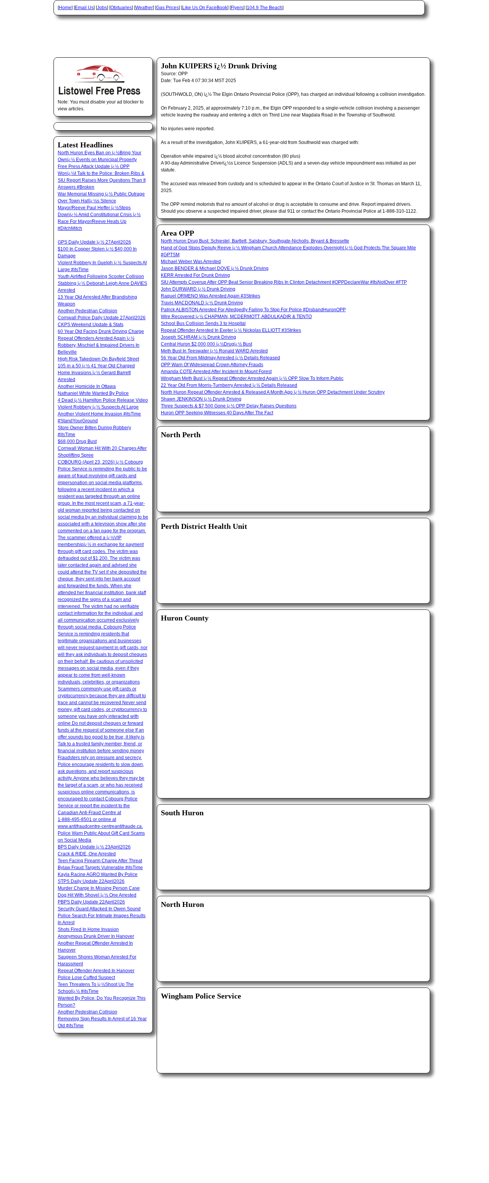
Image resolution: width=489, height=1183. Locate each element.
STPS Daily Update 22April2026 (91, 881)
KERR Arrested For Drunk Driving (195, 275)
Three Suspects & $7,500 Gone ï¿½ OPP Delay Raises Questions (228, 406)
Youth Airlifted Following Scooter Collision (101, 276)
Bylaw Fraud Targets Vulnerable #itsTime (100, 867)
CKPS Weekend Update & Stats (90, 324)
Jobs (102, 7)
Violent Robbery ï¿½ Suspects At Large (98, 407)
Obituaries (121, 7)
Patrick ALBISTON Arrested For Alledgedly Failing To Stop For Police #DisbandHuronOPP (253, 309)
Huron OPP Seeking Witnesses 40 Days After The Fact (217, 412)
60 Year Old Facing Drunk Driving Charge (101, 331)
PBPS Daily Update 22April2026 (91, 902)
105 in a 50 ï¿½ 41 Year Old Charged (96, 365)
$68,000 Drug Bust (77, 441)
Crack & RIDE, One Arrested (87, 854)
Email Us (84, 7)
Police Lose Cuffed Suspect (86, 977)
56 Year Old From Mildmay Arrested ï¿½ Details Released (220, 357)
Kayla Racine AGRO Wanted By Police (98, 874)
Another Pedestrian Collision (87, 311)
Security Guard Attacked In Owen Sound (99, 908)
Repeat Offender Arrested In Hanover (96, 970)
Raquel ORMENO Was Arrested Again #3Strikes (210, 296)
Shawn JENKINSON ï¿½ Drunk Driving (201, 399)
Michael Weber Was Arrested (191, 261)
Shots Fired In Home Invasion (88, 929)
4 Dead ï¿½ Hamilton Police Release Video (103, 400)
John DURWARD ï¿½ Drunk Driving (198, 289)
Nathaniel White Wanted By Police (93, 393)
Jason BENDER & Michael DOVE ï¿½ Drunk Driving (215, 268)
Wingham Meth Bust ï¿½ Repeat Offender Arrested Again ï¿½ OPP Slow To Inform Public (252, 378)
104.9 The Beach (264, 7)
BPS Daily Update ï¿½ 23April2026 (94, 847)
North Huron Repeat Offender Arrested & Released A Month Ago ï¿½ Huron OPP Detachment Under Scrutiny (273, 392)
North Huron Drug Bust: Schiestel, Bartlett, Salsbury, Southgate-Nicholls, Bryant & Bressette (255, 241)
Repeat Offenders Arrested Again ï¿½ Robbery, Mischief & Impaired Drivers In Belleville (98, 345)
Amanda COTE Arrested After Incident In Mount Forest (216, 371)
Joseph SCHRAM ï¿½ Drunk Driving (198, 337)
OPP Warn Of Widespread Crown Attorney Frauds (212, 364)
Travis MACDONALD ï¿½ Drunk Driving (202, 302)
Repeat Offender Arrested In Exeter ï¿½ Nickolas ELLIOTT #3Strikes (231, 330)
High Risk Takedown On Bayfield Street (98, 359)
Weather (144, 7)
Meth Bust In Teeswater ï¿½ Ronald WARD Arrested (214, 351)
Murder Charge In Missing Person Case (99, 888)
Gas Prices (167, 7)
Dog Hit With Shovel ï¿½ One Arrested (97, 895)
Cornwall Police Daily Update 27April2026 (102, 317)
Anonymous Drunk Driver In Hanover (96, 936)
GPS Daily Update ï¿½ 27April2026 (94, 242)
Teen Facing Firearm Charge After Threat (100, 860)
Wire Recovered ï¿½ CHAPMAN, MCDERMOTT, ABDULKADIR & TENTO (236, 316)
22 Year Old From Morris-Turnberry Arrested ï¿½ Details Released (229, 385)
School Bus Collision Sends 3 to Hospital (203, 323)
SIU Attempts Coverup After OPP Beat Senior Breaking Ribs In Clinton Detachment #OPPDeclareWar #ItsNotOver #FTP (284, 282)
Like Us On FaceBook (204, 7)
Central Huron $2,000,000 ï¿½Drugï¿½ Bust (206, 344)
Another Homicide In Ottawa (87, 386)
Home (65, 7)
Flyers (237, 7)
